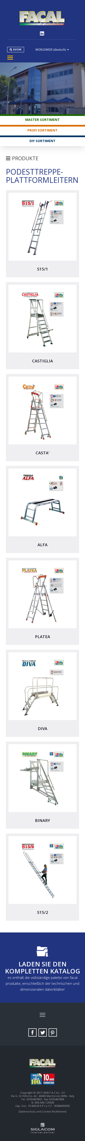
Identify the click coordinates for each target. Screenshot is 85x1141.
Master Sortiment (42, 119)
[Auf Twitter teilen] (42, 1032)
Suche (17, 49)
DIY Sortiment (42, 141)
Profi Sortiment (42, 130)
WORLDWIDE (50, 49)
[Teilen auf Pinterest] (53, 1032)
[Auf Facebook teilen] (32, 1032)
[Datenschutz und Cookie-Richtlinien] (42, 1111)
